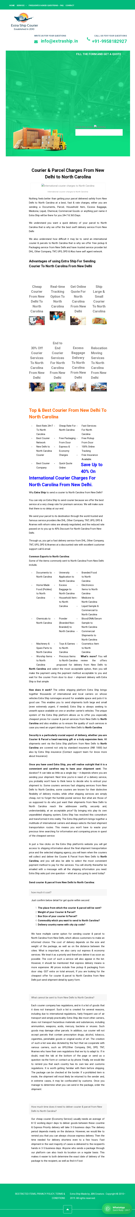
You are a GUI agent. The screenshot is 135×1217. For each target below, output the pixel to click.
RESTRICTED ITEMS (25, 1194)
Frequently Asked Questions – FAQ (46, 5)
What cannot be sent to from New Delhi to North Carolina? (62, 997)
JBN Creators (97, 1194)
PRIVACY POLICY (45, 1194)
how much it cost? (41, 892)
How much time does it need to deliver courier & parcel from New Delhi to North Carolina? (66, 1109)
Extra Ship (75, 1194)
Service (20, 5)
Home (12, 5)
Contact (70, 5)
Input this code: (84, 127)
